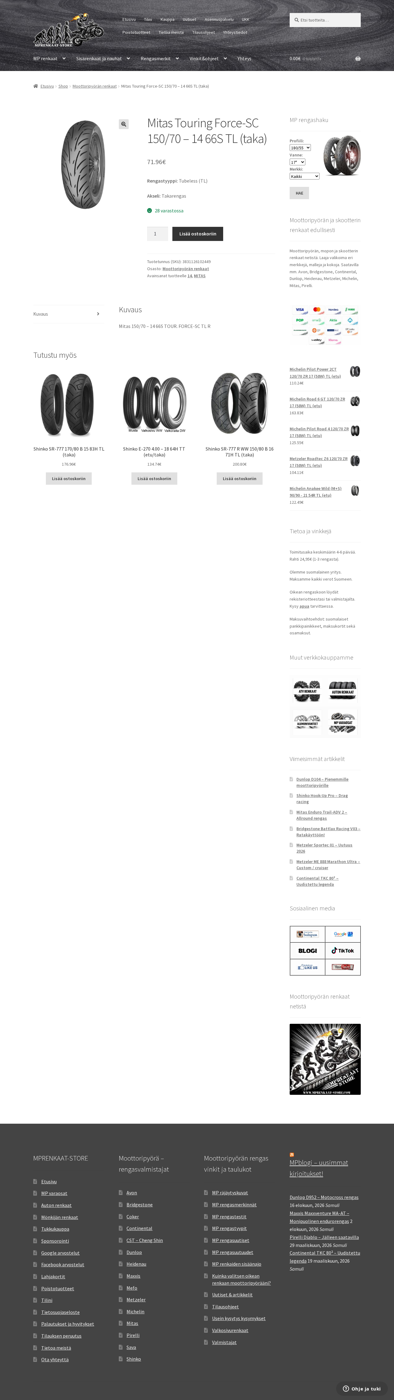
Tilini (148, 19)
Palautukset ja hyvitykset (67, 1324)
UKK (245, 19)
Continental (139, 1228)
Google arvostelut (60, 1253)
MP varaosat (54, 1193)
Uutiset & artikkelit (232, 1295)
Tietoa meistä (171, 32)
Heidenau (136, 1264)
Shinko (134, 1359)
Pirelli (133, 1335)
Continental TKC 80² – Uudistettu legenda (317, 881)
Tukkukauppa (55, 1229)
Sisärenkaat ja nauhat (99, 58)
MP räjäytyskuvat (230, 1192)
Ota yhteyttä (55, 1359)
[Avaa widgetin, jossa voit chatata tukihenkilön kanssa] (362, 1389)
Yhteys (244, 58)
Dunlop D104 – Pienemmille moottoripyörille (322, 782)
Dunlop (134, 1252)
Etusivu (129, 19)
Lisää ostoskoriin (197, 234)
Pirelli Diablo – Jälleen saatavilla (324, 1237)
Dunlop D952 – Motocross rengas (324, 1197)
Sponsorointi (55, 1241)
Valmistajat (224, 1342)
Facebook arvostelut (62, 1264)
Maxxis (133, 1276)
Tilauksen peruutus (61, 1336)
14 (189, 275)
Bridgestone (140, 1204)
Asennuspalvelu (219, 19)
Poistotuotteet (136, 32)
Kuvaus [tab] (40, 314)
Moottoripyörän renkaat (95, 86)
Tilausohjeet (203, 32)
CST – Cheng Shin (145, 1240)
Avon (132, 1192)
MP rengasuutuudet (232, 1252)
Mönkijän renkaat (59, 1217)
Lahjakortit (53, 1276)
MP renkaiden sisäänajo (236, 1264)
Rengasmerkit (156, 58)
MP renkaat (45, 58)
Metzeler (136, 1299)
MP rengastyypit (229, 1228)
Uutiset (189, 19)
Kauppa (168, 19)
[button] (124, 124)
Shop (63, 86)
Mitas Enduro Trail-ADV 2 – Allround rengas (321, 815)
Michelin (135, 1311)
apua (304, 606)
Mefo (132, 1288)
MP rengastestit (229, 1216)
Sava (131, 1347)
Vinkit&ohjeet (204, 58)
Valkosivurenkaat (230, 1330)
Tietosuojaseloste (60, 1312)
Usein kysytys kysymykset (239, 1318)
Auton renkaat (56, 1205)
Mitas (132, 1323)
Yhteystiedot (235, 32)
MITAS (200, 275)
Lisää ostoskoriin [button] (69, 478)
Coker (133, 1216)
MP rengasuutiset (230, 1240)
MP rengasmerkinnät (234, 1204)
